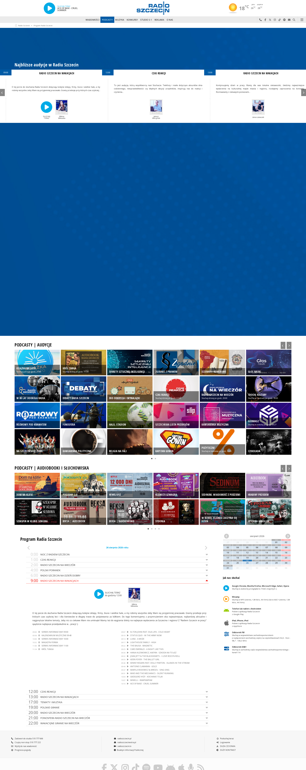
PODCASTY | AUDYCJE (33, 345)
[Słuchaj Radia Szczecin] (49, 8)
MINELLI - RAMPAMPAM (141, 680)
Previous (2, 92)
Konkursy (132, 19)
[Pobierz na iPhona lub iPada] (181, 764)
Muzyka (119, 19)
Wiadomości (92, 19)
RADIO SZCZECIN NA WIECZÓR (53, 564)
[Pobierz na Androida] (170, 764)
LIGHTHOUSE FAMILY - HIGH (143, 642)
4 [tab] (158, 529)
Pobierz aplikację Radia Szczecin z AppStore (246, 623)
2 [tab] (155, 459)
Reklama (159, 19)
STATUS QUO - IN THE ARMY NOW (146, 635)
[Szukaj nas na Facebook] (104, 764)
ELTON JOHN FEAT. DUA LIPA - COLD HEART (150, 632)
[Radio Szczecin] (153, 8)
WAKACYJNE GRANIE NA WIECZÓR (53, 723)
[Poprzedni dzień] (44, 547)
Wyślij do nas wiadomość (289, 20)
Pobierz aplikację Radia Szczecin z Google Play (246, 611)
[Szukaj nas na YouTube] (158, 764)
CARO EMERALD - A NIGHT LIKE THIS (147, 649)
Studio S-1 (146, 19)
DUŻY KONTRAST (228, 750)
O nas (170, 19)
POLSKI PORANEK (45, 570)
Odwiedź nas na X (270, 20)
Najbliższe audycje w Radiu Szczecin (47, 65)
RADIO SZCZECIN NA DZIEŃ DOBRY (55, 575)
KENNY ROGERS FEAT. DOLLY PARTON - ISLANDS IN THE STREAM (160, 663)
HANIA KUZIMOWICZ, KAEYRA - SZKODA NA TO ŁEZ (153, 652)
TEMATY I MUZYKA (45, 702)
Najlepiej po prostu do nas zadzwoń (260, 20)
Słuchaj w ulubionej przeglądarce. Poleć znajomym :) (260, 587)
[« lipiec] (229, 536)
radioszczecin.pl (124, 738)
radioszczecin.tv (124, 746)
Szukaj (294, 20)
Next (303, 92)
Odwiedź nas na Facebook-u (265, 20)
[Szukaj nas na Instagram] (125, 764)
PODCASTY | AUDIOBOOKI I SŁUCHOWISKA (52, 468)
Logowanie (225, 742)
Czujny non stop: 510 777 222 (27, 742)
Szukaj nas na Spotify (284, 20)
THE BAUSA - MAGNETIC (141, 645)
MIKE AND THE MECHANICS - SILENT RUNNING (152, 673)
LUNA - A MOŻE (137, 639)
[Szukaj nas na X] (114, 764)
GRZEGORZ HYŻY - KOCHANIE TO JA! (146, 676)
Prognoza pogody (22, 750)
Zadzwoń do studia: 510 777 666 (28, 738)
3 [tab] (155, 529)
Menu (302, 20)
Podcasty (107, 19)
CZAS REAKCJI (159, 73)
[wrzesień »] (285, 536)
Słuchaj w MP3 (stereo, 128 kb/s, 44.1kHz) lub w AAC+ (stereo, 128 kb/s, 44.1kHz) (261, 600)
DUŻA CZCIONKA (227, 746)
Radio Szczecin (24, 25)
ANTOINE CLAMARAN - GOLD (143, 666)
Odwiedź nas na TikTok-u (279, 20)
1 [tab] (151, 459)
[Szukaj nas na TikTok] (135, 764)
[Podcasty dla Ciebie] (190, 764)
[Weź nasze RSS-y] (200, 764)
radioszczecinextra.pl (126, 742)
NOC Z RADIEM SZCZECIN (50, 554)
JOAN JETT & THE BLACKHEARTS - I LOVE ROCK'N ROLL (155, 656)
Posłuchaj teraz (227, 738)
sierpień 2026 (257, 536)
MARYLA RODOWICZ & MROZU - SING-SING (149, 670)
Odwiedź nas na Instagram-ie (274, 20)
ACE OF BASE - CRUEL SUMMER (144, 683)
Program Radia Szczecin (43, 25)
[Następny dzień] (190, 547)
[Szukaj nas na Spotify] (146, 764)
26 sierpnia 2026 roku (117, 547)
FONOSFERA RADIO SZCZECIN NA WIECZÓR (59, 717)
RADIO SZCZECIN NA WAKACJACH (55, 580)
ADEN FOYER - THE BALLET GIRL (144, 659)
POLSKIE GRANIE (44, 707)
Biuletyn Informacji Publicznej (130, 750)
